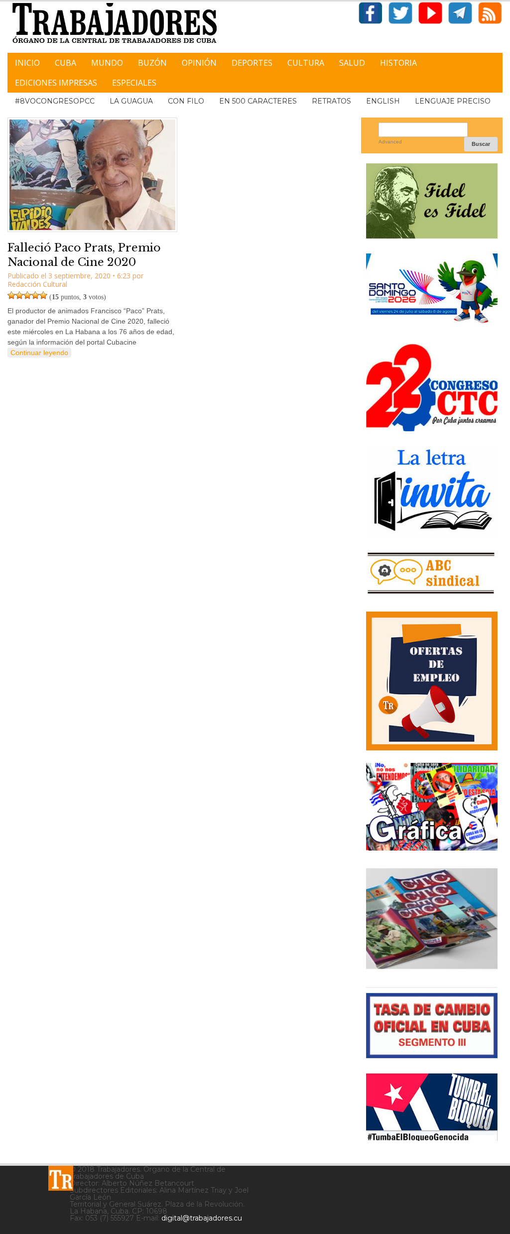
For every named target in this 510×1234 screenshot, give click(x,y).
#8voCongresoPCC (55, 101)
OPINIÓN (199, 62)
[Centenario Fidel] (432, 235)
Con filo (186, 101)
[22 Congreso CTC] (432, 427)
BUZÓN (152, 62)
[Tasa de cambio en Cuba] (432, 1054)
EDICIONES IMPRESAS (56, 82)
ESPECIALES (134, 82)
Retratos (331, 101)
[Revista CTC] (432, 968)
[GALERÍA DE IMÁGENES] (432, 847)
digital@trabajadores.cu (201, 1218)
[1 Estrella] (11, 295)
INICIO (27, 62)
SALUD (352, 62)
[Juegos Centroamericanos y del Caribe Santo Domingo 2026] (432, 325)
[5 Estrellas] (43, 295)
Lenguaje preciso (453, 101)
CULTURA (305, 62)
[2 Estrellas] (19, 295)
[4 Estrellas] (35, 295)
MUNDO (107, 62)
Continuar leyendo (39, 353)
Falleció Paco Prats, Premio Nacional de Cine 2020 (84, 255)
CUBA (65, 62)
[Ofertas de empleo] (432, 681)
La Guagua (131, 101)
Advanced (390, 141)
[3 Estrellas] (27, 295)
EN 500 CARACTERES (258, 101)
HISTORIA (398, 62)
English (383, 101)
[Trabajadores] (60, 1178)
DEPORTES (252, 62)
